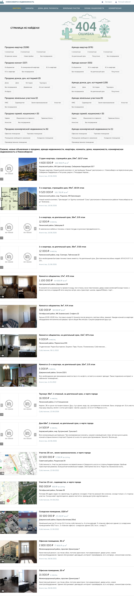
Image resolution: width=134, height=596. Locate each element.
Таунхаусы (43, 83)
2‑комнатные (25, 52)
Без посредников (46, 56)
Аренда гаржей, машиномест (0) (88, 114)
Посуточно (96, 56)
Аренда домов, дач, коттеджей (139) (90, 83)
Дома (7, 83)
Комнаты (30, 8)
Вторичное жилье (11, 56)
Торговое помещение (34, 133)
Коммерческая (115, 8)
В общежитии (9, 67)
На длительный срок (79, 56)
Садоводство (19, 102)
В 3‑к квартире (10, 71)
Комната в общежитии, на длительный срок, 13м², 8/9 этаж (66, 335)
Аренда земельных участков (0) (87, 98)
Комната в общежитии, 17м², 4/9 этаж (56, 276)
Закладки (108, 2)
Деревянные (28, 87)
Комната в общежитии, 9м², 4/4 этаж (56, 306)
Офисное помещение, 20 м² (52, 570)
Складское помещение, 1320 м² (53, 512)
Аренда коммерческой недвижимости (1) (92, 129)
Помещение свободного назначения (17, 138)
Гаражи (7, 118)
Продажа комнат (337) (16, 63)
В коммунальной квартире (30, 67)
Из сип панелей (44, 87)
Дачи (17, 83)
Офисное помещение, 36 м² (52, 541)
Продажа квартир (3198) (17, 47)
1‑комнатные (9, 52)
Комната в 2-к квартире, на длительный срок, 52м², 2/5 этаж (67, 364)
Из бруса (8, 91)
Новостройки (28, 56)
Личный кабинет (124, 2)
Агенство (57, 102)
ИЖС (6, 102)
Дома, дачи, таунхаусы (48, 8)
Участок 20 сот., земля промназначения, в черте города (65, 453)
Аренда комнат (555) (82, 63)
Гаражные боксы (47, 118)
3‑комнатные (41, 52)
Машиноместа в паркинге (25, 118)
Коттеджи (29, 83)
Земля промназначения (39, 102)
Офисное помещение (12, 133)
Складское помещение (45, 138)
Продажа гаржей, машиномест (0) (22, 114)
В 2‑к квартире (51, 67)
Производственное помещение (16, 142)
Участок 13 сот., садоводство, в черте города (60, 482)
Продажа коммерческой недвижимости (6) (26, 129)
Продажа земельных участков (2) (21, 98)
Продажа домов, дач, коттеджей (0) (23, 78)
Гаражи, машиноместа (94, 8)
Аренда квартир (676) (82, 47)
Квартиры (17, 8)
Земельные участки (71, 8)
